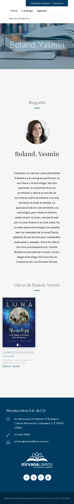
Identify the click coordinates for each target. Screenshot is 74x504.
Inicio (14, 10)
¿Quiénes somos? (40, 3)
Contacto (58, 3)
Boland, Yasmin (37, 153)
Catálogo (27, 10)
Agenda (41, 10)
